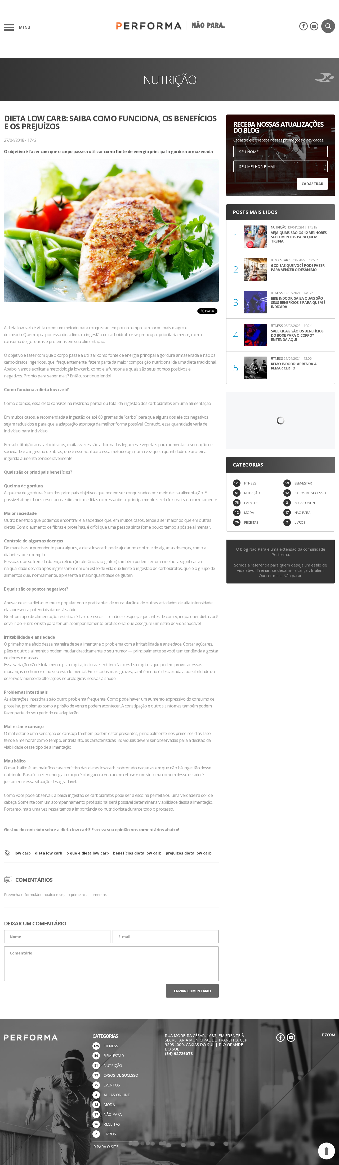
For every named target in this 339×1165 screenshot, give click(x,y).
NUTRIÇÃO (252, 493)
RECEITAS (251, 522)
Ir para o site (105, 1146)
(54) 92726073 (179, 1053)
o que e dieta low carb (87, 853)
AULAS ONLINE (306, 502)
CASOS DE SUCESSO (310, 493)
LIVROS (300, 522)
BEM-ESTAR (303, 483)
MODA (249, 512)
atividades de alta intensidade (185, 603)
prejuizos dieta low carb (189, 853)
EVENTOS (251, 502)
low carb (23, 853)
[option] (111, 241)
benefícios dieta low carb (137, 853)
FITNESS (250, 483)
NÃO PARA (302, 512)
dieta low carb (48, 853)
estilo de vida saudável (180, 623)
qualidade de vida (25, 568)
